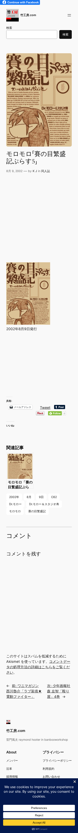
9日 (41, 497)
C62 (54, 497)
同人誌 (45, 171)
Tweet (45, 407)
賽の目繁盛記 (37, 511)
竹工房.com (28, 15)
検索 (9, 27)
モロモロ (15, 511)
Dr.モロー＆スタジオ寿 (44, 504)
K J (35, 171)
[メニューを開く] (69, 15)
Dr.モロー (15, 504)
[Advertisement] (39, 219)
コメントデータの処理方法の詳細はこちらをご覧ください (38, 667)
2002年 (14, 497)
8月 (29, 497)
